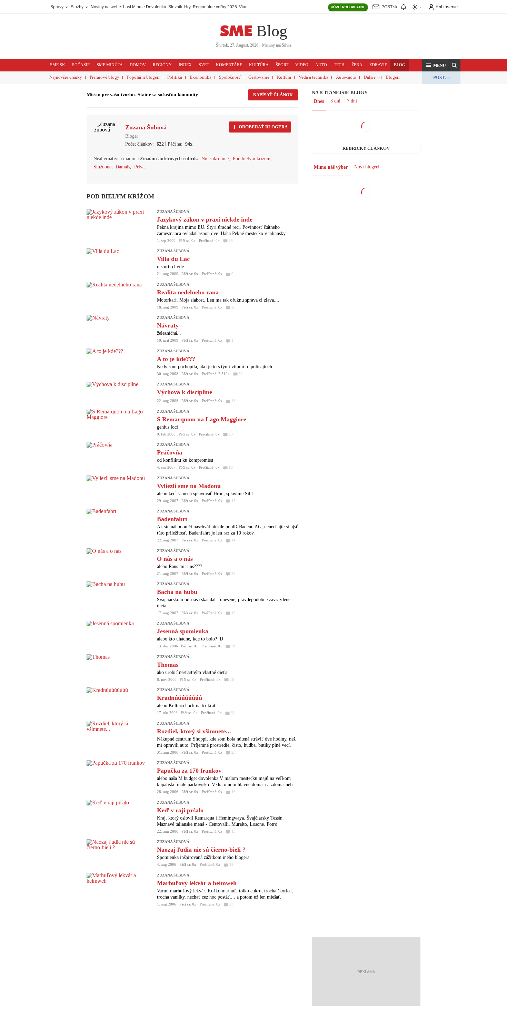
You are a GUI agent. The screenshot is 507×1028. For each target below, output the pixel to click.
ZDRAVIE (378, 64)
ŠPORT (282, 64)
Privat (140, 166)
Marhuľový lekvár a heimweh (197, 883)
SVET (204, 64)
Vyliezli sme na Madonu (189, 485)
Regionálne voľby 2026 (215, 6)
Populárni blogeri (143, 77)
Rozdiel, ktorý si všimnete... (194, 731)
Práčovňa (169, 452)
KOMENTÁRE (229, 64)
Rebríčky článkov (366, 148)
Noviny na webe (106, 6)
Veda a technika (313, 77)
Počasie (81, 64)
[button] (435, 65)
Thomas (167, 664)
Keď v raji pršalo (180, 810)
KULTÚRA (259, 64)
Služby (77, 6)
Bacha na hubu (177, 591)
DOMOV (138, 64)
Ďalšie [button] (370, 77)
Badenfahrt (172, 519)
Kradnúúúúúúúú (179, 697)
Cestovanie (258, 77)
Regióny (162, 64)
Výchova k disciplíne (184, 392)
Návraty (168, 325)
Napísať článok (273, 94)
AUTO (321, 64)
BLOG (399, 64)
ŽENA (356, 64)
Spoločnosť (230, 77)
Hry (187, 6)
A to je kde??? (176, 358)
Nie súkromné (215, 158)
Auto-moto (346, 77)
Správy (57, 6)
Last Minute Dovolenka (144, 6)
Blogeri (393, 77)
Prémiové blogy (104, 77)
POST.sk (441, 77)
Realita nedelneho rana (188, 292)
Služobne (102, 166)
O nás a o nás (175, 558)
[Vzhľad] (417, 7)
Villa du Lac (173, 258)
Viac (243, 6)
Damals (123, 166)
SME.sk (57, 64)
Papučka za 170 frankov (189, 770)
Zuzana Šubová (173, 211)
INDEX (185, 64)
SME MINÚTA (110, 64)
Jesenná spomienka (182, 631)
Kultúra (284, 77)
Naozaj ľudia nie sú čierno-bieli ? (201, 849)
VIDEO (301, 64)
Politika (174, 77)
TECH (339, 64)
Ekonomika (200, 77)
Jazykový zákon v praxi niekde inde (204, 219)
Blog (271, 31)
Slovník (175, 6)
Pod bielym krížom (251, 158)
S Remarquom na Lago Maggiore (201, 419)
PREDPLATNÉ (348, 7)
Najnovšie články (65, 77)
